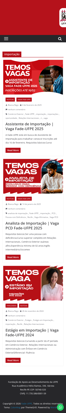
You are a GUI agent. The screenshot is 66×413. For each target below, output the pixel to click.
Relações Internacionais (29, 118)
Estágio (28, 320)
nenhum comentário (16, 109)
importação (41, 114)
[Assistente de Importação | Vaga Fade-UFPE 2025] (33, 77)
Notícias (10, 99)
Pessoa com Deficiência (16, 217)
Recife (30, 217)
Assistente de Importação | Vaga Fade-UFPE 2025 (30, 126)
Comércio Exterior (15, 114)
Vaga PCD (54, 217)
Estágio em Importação (43, 320)
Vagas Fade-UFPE (24, 99)
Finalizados (11, 306)
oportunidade (11, 118)
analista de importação (18, 213)
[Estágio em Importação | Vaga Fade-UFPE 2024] (33, 283)
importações (53, 114)
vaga (46, 118)
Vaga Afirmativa (41, 217)
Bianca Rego (13, 105)
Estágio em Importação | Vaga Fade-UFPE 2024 (32, 332)
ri (41, 118)
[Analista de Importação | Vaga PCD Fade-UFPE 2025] (33, 176)
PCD (53, 213)
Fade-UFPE (29, 114)
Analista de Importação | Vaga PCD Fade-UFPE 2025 (32, 225)
